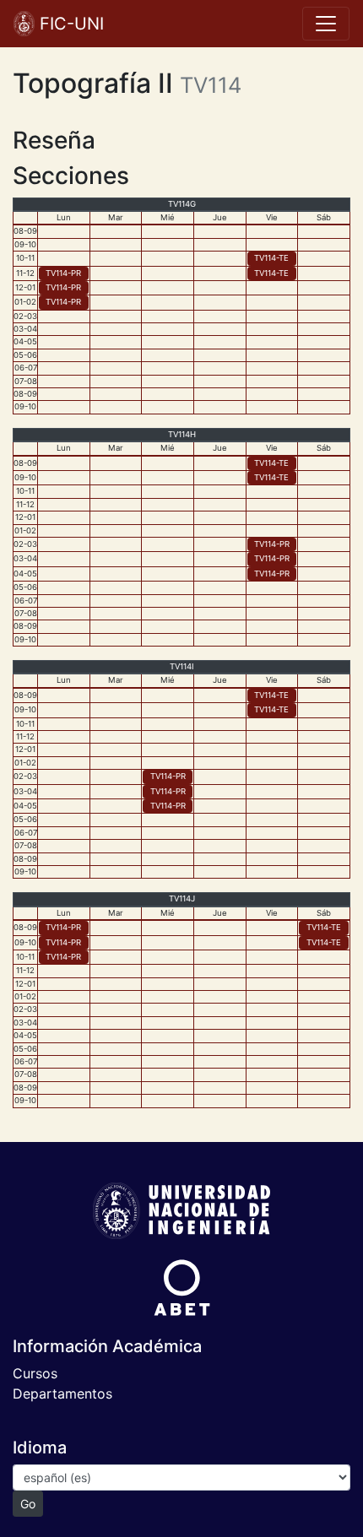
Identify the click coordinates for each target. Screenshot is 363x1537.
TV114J (182, 898)
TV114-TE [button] (271, 257)
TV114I (182, 666)
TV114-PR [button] (63, 273)
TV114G (182, 203)
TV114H (182, 434)
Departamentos (62, 1393)
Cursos (35, 1373)
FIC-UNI (69, 24)
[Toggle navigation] (325, 24)
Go (27, 1503)
